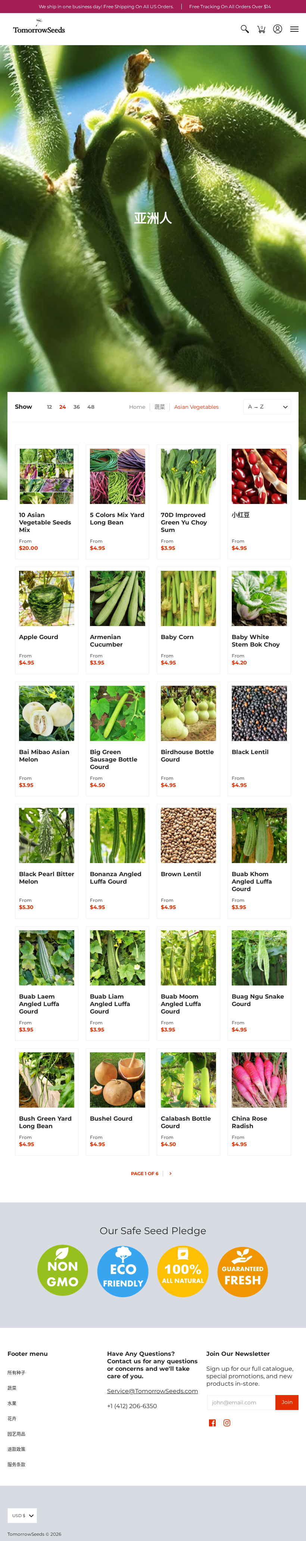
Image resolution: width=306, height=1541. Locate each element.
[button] (245, 29)
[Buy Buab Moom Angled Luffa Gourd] (188, 958)
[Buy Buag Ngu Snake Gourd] (259, 958)
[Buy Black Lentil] (259, 713)
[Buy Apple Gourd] (46, 598)
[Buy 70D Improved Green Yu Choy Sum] (188, 476)
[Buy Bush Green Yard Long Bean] (46, 1080)
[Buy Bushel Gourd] (117, 1080)
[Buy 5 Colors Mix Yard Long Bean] (117, 476)
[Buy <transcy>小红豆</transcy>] (259, 476)
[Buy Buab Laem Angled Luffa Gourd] (46, 958)
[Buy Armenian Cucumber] (117, 598)
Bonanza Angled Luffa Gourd (115, 878)
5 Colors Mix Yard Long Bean (117, 518)
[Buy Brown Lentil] (188, 835)
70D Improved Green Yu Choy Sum (184, 522)
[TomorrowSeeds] (39, 29)
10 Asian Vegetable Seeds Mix (45, 522)
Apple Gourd (38, 637)
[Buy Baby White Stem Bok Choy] (259, 598)
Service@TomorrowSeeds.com (152, 1391)
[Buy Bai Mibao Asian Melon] (46, 713)
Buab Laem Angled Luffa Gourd (39, 1004)
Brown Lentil (181, 874)
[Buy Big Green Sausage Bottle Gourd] (117, 713)
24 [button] (62, 407)
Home (137, 407)
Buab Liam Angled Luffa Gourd (110, 1004)
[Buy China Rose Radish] (259, 1080)
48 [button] (90, 407)
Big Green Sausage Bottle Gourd (113, 759)
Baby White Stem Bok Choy (256, 640)
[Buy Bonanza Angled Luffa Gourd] (117, 835)
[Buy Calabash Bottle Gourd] (188, 1080)
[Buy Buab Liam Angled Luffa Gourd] (117, 958)
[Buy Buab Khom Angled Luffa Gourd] (259, 835)
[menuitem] (245, 29)
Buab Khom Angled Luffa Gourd (252, 882)
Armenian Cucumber (106, 640)
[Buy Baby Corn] (188, 598)
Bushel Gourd (111, 1118)
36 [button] (77, 407)
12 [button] (49, 407)
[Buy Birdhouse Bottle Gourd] (188, 713)
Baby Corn (177, 637)
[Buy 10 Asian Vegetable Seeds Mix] (46, 476)
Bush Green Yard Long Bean (45, 1122)
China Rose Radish (249, 1122)
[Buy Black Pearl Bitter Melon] (46, 835)
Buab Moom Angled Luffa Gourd (181, 1004)
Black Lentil (250, 752)
